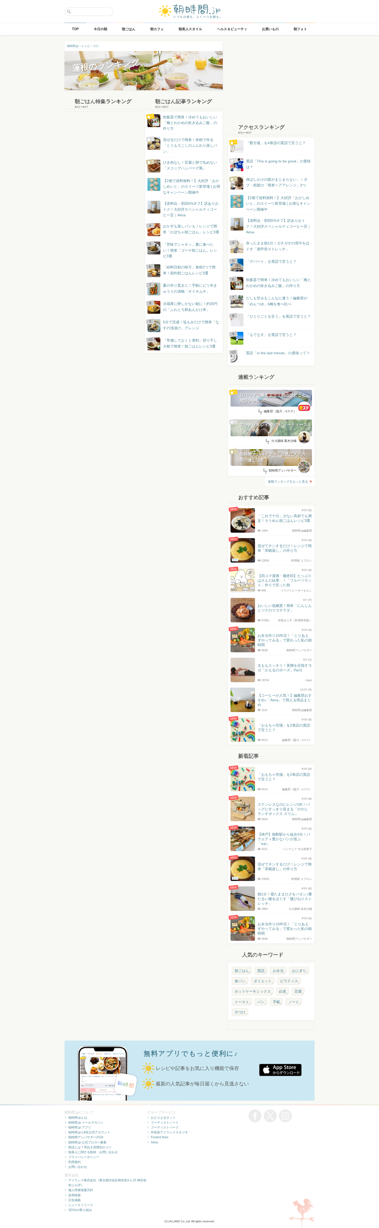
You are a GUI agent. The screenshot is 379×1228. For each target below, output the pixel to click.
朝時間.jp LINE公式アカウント (89, 1132)
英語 (261, 971)
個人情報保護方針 (80, 1190)
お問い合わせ (77, 1167)
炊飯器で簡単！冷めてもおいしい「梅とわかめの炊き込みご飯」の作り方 (185, 123)
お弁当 (278, 971)
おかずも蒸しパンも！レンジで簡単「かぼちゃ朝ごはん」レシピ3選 (191, 229)
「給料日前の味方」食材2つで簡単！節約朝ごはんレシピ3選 (189, 270)
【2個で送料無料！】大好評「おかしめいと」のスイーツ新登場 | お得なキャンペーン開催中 (191, 186)
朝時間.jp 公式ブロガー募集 (87, 1142)
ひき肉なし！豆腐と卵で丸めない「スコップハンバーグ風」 (190, 165)
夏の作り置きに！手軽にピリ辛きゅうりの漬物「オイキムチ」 (190, 288)
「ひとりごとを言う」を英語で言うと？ (278, 316)
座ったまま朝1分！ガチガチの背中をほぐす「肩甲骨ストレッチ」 (277, 246)
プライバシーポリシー (83, 1157)
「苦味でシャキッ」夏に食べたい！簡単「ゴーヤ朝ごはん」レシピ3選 (190, 250)
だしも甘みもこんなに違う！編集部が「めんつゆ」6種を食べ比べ (276, 301)
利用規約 (74, 1162)
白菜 (282, 991)
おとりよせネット (163, 1117)
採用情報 (74, 1195)
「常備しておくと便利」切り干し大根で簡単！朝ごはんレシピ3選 (190, 343)
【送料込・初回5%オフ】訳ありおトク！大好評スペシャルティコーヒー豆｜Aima (191, 209)
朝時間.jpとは (77, 1117)
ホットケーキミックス (253, 991)
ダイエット (263, 981)
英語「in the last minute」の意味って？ (278, 353)
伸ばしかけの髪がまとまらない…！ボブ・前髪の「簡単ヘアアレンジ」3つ (276, 182)
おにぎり (299, 971)
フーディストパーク (165, 1127)
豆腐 (298, 991)
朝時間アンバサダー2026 (85, 1137)
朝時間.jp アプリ (79, 1127)
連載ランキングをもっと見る (288, 481)
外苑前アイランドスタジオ (169, 1132)
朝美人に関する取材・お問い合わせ (93, 1152)
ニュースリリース (80, 1205)
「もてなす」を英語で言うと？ (271, 335)
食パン (240, 981)
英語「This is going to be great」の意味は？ (278, 164)
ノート (293, 1002)
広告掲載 (74, 1200)
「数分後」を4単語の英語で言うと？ (276, 143)
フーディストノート (165, 1122)
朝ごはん (242, 971)
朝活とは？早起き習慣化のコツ (90, 1147)
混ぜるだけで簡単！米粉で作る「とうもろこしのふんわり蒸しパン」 (190, 145)
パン (261, 1002)
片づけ (240, 1012)
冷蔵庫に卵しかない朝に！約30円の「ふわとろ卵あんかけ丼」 (190, 306)
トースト (242, 1002)
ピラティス (289, 981)
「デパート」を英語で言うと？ (271, 261)
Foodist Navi (159, 1137)
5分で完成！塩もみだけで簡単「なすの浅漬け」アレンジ (191, 325)
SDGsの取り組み (80, 1210)
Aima (154, 1142)
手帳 (276, 1002)
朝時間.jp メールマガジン (85, 1122)
